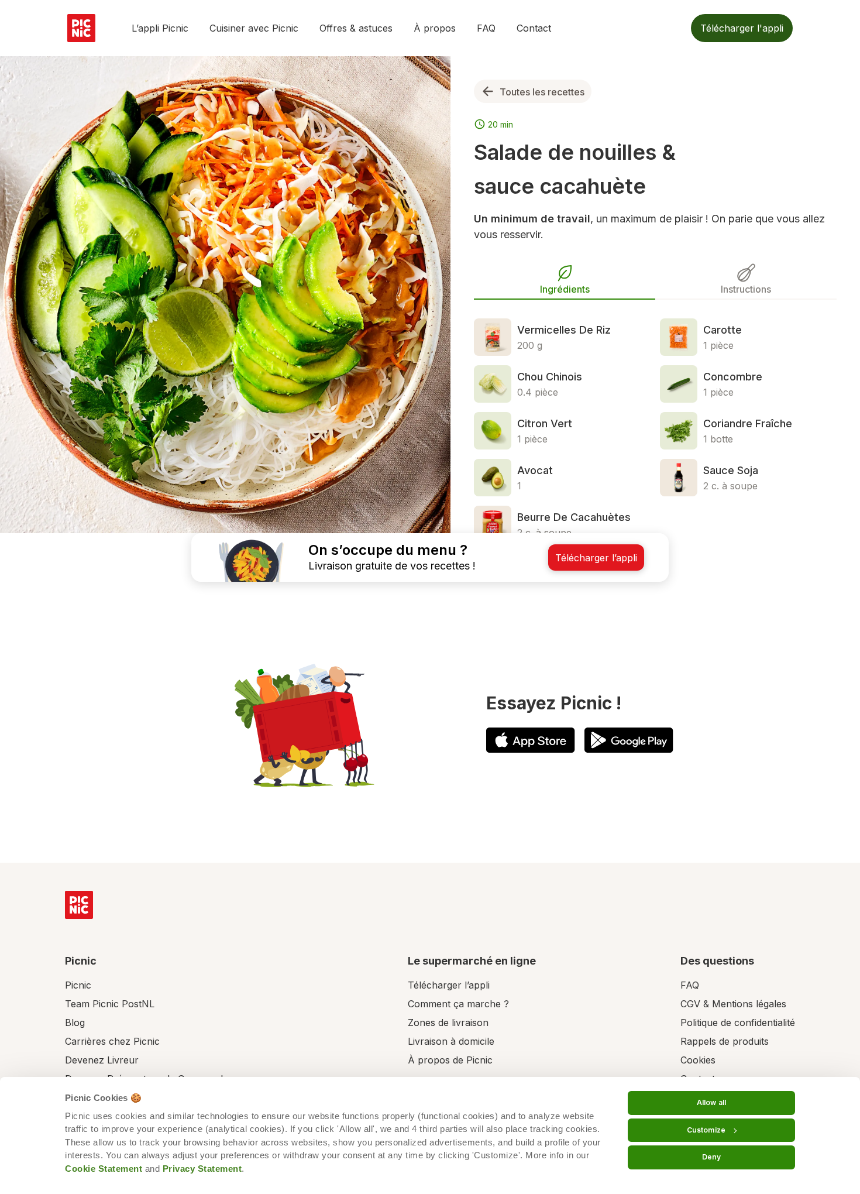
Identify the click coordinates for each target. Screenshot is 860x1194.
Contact (534, 28)
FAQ (486, 28)
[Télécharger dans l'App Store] (530, 740)
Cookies (697, 1060)
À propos (435, 28)
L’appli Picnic (160, 28)
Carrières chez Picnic (112, 1041)
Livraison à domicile (451, 1041)
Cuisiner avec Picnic (253, 28)
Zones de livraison (448, 1022)
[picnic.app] (81, 28)
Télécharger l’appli (449, 985)
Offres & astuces (356, 28)
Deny (711, 1156)
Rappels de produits (724, 1041)
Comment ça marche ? (458, 1004)
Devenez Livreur (102, 1060)
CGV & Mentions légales (733, 1004)
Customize (706, 1130)
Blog (75, 1022)
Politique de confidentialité (737, 1022)
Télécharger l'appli (741, 28)
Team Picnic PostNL (109, 1004)
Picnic (78, 985)
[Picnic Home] (79, 905)
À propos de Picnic (450, 1060)
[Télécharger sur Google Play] (628, 740)
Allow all (711, 1102)
